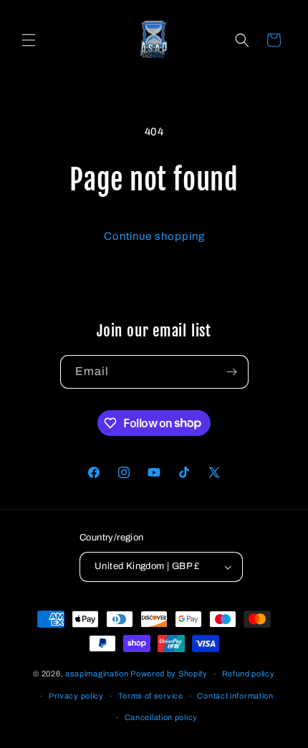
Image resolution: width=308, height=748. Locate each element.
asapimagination (97, 673)
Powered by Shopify (169, 673)
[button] (28, 40)
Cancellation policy (161, 717)
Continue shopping (154, 236)
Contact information (235, 695)
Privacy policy (76, 695)
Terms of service (150, 695)
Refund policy (248, 673)
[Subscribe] (232, 372)
